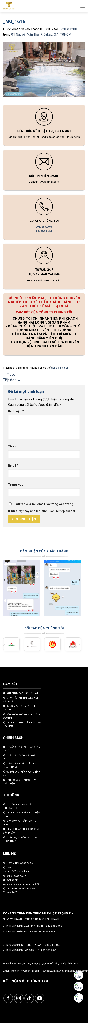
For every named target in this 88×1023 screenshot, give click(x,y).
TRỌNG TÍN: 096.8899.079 (19, 863)
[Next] (79, 580)
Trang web (15, 484)
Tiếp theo (11, 380)
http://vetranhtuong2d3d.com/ (70, 970)
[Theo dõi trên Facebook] (8, 998)
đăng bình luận (60, 367)
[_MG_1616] (44, 70)
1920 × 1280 (68, 29)
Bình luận (16, 411)
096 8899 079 (54, 926)
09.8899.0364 (47, 931)
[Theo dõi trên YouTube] (39, 998)
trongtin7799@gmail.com (25, 970)
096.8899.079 (49, 950)
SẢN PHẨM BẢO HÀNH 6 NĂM (22, 693)
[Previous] (5, 580)
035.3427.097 (53, 945)
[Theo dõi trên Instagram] (19, 998)
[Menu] (82, 6)
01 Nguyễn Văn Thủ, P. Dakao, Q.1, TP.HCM (41, 34)
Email (13, 465)
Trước (9, 374)
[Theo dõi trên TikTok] (29, 998)
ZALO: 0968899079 (16, 876)
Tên (12, 446)
